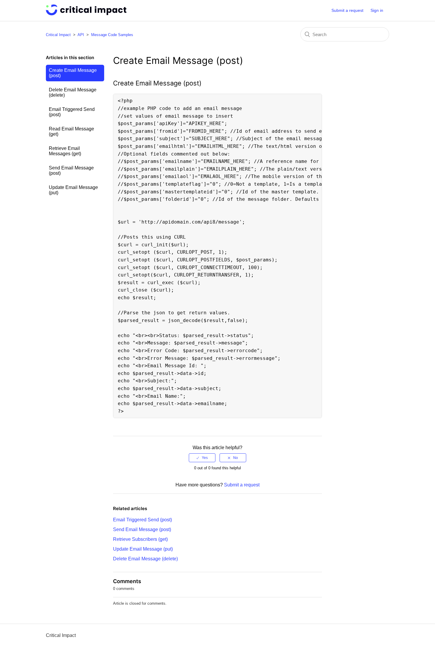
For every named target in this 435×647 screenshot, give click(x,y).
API (81, 35)
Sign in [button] (376, 10)
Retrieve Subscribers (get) (140, 539)
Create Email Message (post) (73, 73)
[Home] (86, 13)
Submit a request (347, 10)
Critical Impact (58, 35)
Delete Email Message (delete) (72, 92)
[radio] (202, 457)
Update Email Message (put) (73, 190)
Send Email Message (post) (71, 170)
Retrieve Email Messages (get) (65, 151)
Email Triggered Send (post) (72, 112)
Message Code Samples (112, 35)
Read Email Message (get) (71, 131)
